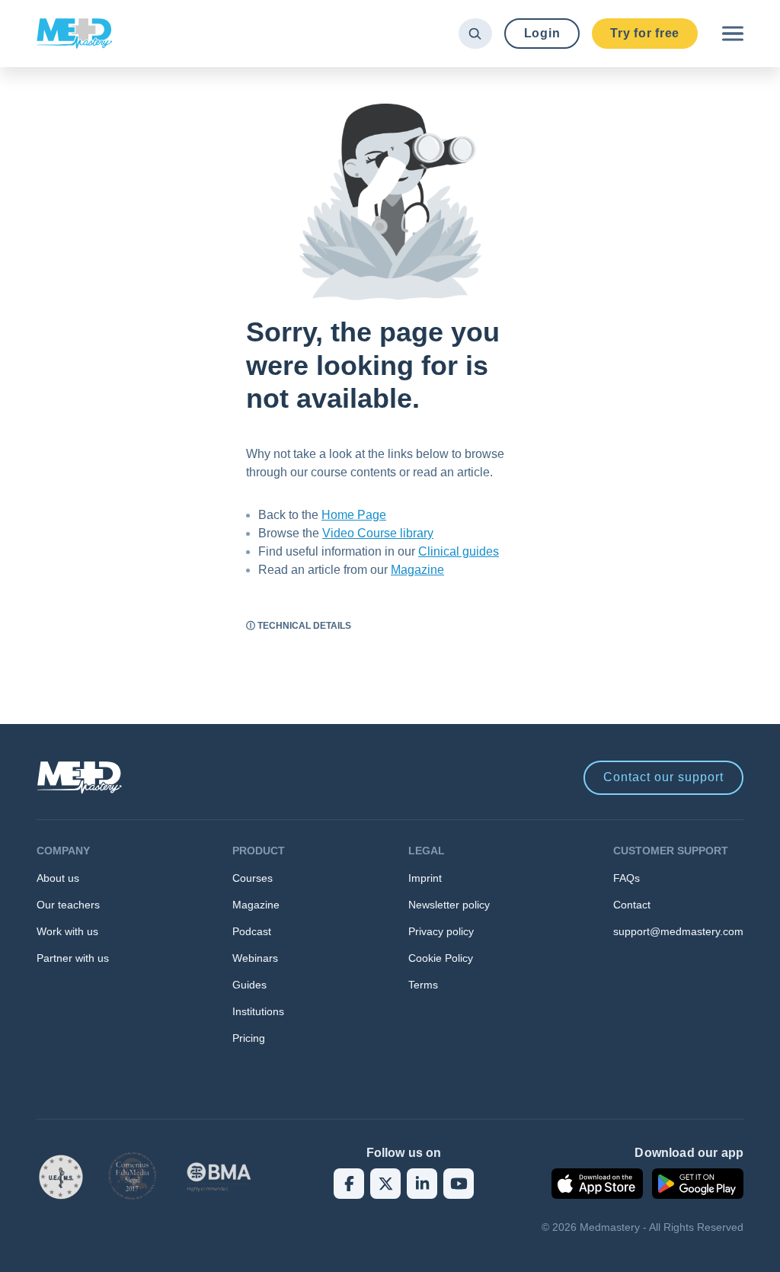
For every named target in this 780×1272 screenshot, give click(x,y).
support (663, 777)
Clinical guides (458, 551)
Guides (249, 985)
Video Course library (377, 533)
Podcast (251, 931)
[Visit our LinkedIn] (422, 1183)
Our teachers (68, 905)
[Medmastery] (75, 33)
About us (58, 878)
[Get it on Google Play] (697, 1183)
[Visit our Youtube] (458, 1183)
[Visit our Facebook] (349, 1183)
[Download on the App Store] (597, 1183)
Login (542, 33)
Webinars (255, 958)
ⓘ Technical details (298, 625)
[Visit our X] (385, 1183)
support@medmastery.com (678, 931)
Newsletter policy (449, 905)
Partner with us (73, 958)
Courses (252, 878)
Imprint (425, 878)
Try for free (644, 33)
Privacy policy (441, 931)
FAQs (626, 878)
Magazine (417, 569)
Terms (423, 985)
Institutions (258, 1011)
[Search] (475, 33)
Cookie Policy (440, 958)
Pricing (248, 1038)
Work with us (67, 931)
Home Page (353, 514)
